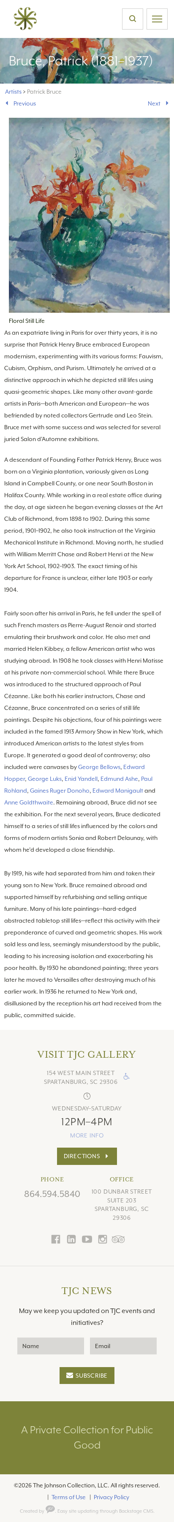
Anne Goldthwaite (28, 802)
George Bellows (99, 767)
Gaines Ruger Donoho (60, 790)
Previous (25, 103)
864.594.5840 (52, 1194)
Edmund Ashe (119, 778)
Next (154, 103)
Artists (13, 91)
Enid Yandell (81, 778)
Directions (82, 1156)
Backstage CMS (136, 1511)
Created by (33, 1511)
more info (87, 1135)
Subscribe (92, 1375)
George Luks (45, 778)
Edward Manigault (117, 790)
